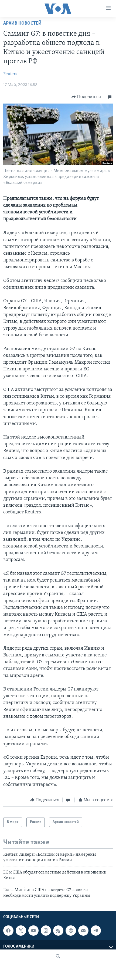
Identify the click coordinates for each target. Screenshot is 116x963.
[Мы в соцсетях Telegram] (96, 930)
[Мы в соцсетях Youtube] (33, 930)
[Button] (86, 96)
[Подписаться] (83, 930)
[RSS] (58, 930)
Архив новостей (22, 23)
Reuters (10, 74)
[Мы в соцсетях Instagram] (46, 930)
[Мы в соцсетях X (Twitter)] (21, 930)
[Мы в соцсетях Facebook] (8, 930)
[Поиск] (58, 956)
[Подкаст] (71, 930)
